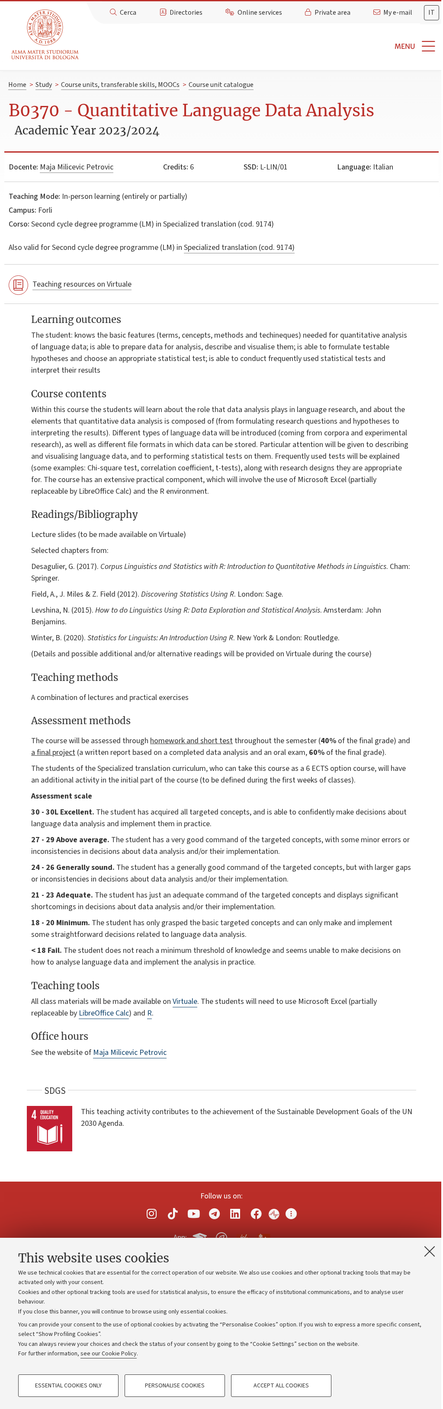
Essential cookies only (68, 1385)
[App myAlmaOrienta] (221, 1236)
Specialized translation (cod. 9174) (239, 247)
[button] (262, 46)
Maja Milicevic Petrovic (76, 167)
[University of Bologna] (45, 34)
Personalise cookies (175, 1385)
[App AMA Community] (263, 1237)
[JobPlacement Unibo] (243, 1236)
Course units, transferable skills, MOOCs (120, 84)
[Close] (430, 1251)
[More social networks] (291, 1213)
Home (17, 84)
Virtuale (185, 1001)
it (431, 12)
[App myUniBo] (201, 1236)
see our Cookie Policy (108, 1353)
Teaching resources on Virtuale (82, 284)
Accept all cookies (281, 1385)
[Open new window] (152, 1213)
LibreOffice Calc (104, 1013)
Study (43, 84)
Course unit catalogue (221, 84)
